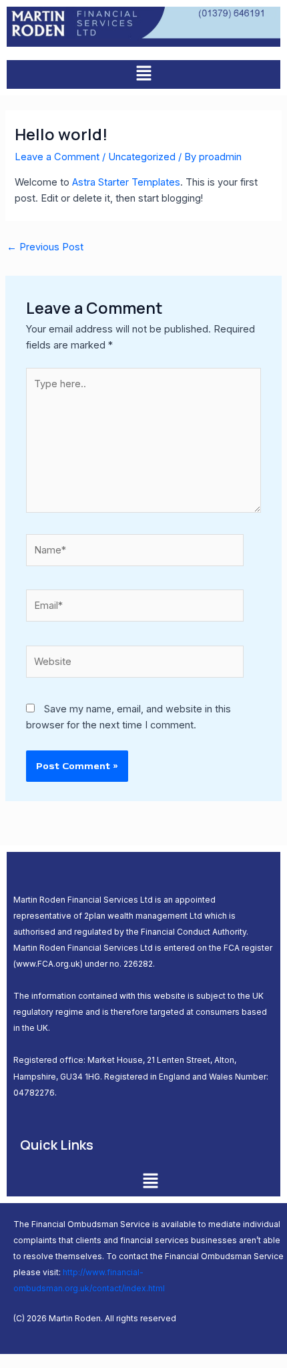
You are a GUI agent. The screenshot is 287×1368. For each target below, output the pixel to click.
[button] (143, 74)
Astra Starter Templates (126, 182)
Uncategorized (142, 157)
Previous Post (45, 247)
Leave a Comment (57, 157)
